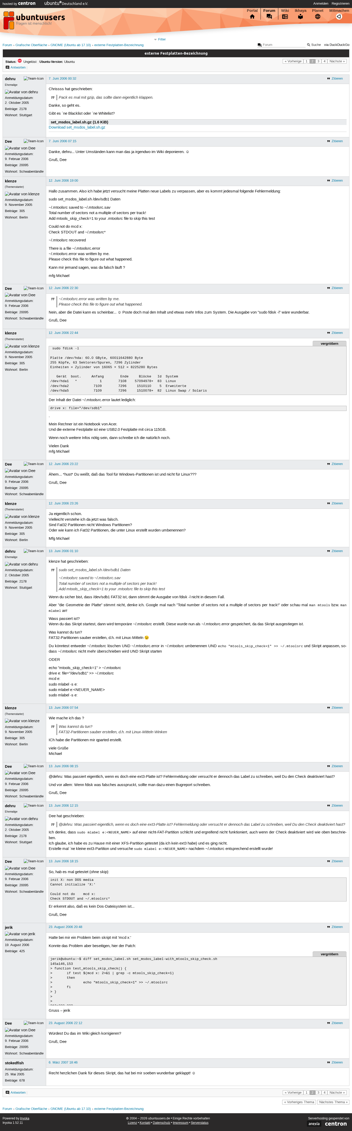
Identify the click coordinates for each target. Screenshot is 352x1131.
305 (22, 211)
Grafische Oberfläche (31, 45)
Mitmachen (339, 10)
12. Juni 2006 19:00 (63, 181)
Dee (8, 141)
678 (22, 1080)
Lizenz (132, 1123)
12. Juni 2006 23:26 (63, 503)
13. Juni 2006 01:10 (63, 551)
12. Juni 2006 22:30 (63, 288)
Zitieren (337, 79)
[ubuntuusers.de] (35, 21)
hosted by (10, 4)
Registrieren (340, 4)
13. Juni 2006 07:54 (63, 708)
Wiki (285, 10)
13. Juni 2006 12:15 (63, 806)
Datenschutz (161, 1123)
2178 (23, 109)
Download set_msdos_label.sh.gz (77, 127)
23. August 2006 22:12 (65, 1023)
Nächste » (337, 61)
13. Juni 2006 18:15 (63, 861)
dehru (10, 78)
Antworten (18, 67)
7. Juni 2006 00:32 (62, 79)
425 (22, 951)
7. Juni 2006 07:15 (62, 141)
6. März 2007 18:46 (63, 1062)
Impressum (180, 1123)
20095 (23, 165)
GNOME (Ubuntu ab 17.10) (71, 45)
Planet (317, 10)
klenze (10, 181)
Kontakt (145, 1123)
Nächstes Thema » (333, 1102)
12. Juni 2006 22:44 (63, 333)
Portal (252, 10)
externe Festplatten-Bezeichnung (119, 45)
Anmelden (320, 4)
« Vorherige (293, 61)
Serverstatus (199, 1123)
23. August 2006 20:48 (65, 927)
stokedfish (14, 1063)
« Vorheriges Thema (299, 1102)
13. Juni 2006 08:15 (63, 766)
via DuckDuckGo (336, 45)
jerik (9, 927)
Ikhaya (300, 10)
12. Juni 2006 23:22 (63, 464)
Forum (269, 10)
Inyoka (24, 1118)
